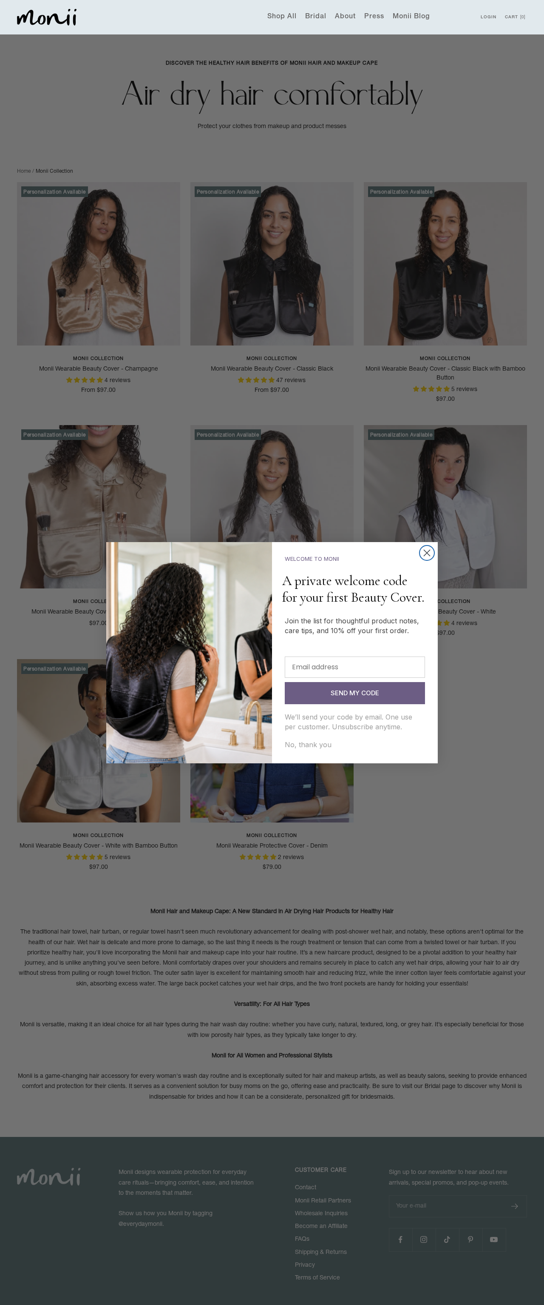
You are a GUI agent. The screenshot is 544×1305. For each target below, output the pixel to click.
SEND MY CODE (355, 693)
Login (488, 17)
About (345, 17)
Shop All (282, 17)
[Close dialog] (426, 552)
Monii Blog (411, 17)
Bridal (315, 17)
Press (374, 17)
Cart (514, 17)
